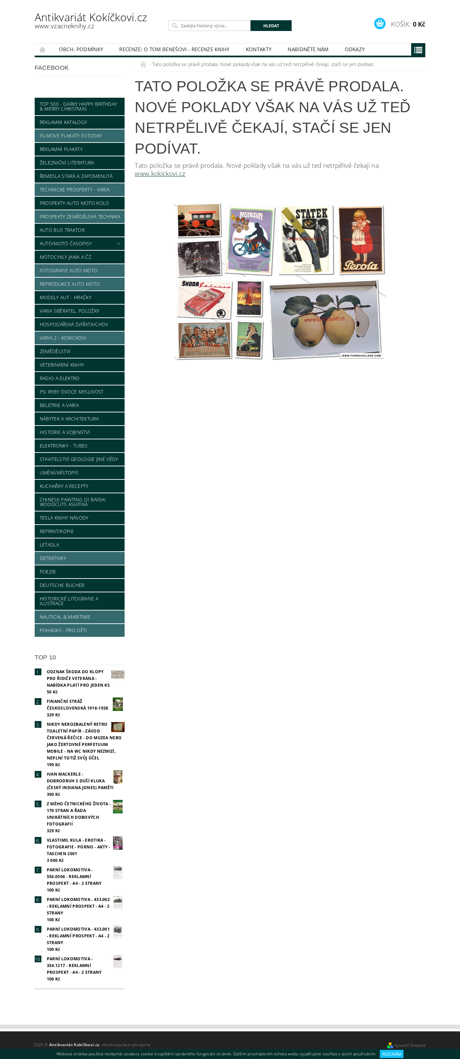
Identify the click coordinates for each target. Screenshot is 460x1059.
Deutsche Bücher (62, 585)
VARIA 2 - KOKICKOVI (63, 338)
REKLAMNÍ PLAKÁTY (61, 149)
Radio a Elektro (60, 378)
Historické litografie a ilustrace (69, 600)
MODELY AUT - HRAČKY (65, 297)
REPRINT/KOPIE (57, 531)
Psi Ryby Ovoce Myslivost (72, 391)
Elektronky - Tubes (64, 445)
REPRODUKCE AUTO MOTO (70, 284)
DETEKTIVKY (53, 558)
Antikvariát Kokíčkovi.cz (91, 20)
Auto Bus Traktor (62, 230)
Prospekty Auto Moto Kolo (74, 203)
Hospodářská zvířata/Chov (74, 324)
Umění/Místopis (59, 472)
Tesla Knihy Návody (64, 518)
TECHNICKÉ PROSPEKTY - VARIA (75, 189)
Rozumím (391, 1054)
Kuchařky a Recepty (64, 486)
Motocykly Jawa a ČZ (65, 257)
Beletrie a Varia (59, 405)
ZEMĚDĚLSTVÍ (55, 351)
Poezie (48, 571)
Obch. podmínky (81, 49)
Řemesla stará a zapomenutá (76, 176)
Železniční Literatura (67, 162)
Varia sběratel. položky (69, 311)
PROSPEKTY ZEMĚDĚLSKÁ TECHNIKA (80, 216)
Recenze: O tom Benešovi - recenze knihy (174, 49)
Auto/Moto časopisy (66, 243)
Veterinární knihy (62, 365)
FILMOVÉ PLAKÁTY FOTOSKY (71, 135)
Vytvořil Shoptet (409, 1045)
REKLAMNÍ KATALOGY (63, 122)
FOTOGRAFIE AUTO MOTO (69, 270)
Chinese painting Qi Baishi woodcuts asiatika (73, 501)
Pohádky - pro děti (63, 630)
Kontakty (259, 49)
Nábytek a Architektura (69, 418)
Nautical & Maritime (65, 617)
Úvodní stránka (43, 49)
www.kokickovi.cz (160, 173)
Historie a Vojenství (65, 432)
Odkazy (355, 49)
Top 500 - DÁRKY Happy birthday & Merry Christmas (78, 106)
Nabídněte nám (308, 49)
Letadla (49, 544)
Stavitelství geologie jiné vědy (79, 459)
